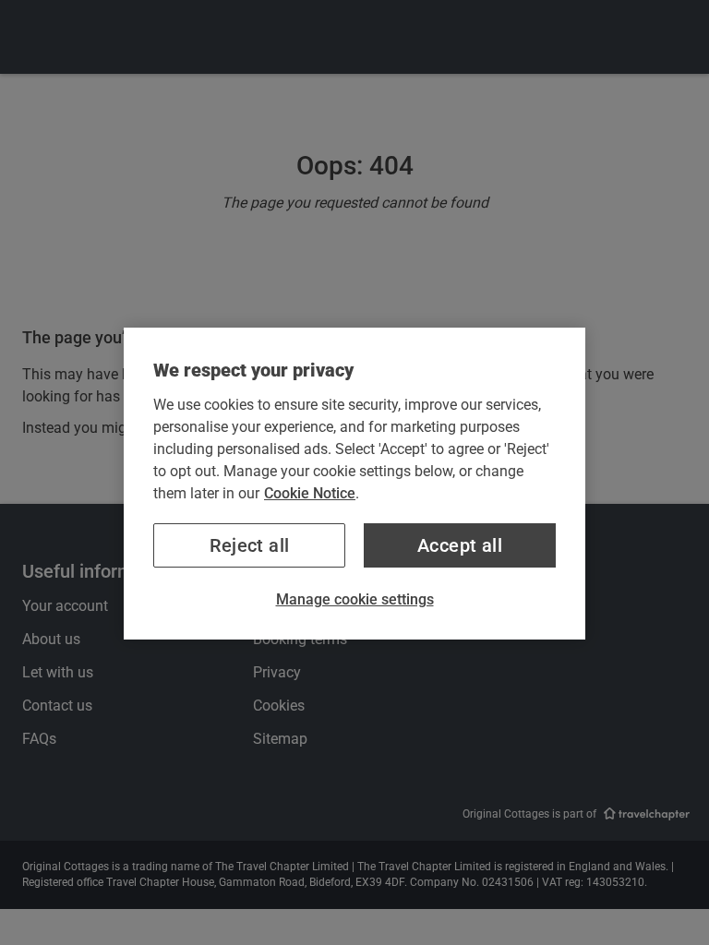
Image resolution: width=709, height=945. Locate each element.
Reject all (250, 545)
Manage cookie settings (355, 599)
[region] (354, 484)
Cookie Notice (309, 493)
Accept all (459, 545)
